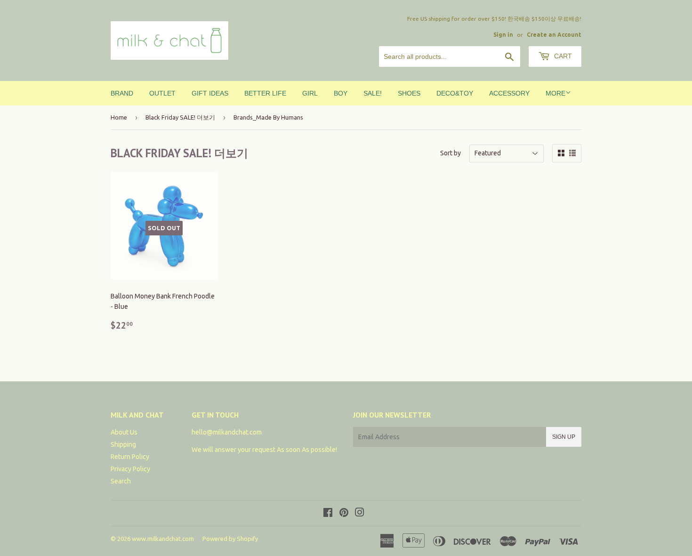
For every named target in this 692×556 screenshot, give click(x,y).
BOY (340, 93)
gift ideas (210, 93)
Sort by (450, 153)
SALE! (372, 93)
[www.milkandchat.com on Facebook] (328, 513)
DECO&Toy (454, 93)
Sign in (503, 35)
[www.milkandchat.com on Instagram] (359, 513)
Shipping (123, 444)
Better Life (265, 93)
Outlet (162, 93)
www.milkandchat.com (163, 538)
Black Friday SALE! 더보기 (180, 117)
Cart (562, 56)
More (555, 93)
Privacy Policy (130, 469)
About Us (124, 432)
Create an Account (554, 35)
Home (119, 117)
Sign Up (563, 437)
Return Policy (130, 456)
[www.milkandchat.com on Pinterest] (344, 513)
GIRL (310, 93)
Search (121, 481)
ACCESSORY (509, 93)
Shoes (409, 93)
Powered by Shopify (230, 538)
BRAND (122, 93)
